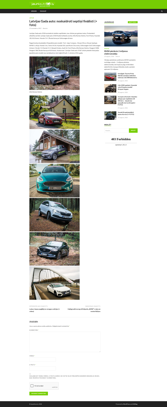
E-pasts (32, 365)
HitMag (135, 404)
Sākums (34, 11)
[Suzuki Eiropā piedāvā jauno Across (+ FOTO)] (110, 112)
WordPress (126, 404)
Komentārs (34, 330)
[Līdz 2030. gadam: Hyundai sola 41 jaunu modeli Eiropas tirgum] (110, 85)
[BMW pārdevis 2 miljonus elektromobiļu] (121, 27)
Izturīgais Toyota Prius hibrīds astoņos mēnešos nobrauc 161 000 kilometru (127, 76)
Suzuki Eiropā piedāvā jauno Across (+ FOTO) (126, 113)
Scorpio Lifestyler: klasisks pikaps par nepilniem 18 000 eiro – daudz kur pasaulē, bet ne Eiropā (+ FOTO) (127, 101)
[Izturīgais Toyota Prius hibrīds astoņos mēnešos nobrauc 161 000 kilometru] (110, 74)
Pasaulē (43, 11)
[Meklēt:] (121, 130)
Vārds (32, 356)
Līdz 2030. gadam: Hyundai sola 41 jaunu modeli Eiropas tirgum (127, 87)
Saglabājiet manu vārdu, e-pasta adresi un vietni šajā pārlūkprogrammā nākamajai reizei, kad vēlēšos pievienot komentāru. (64, 377)
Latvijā (31, 17)
